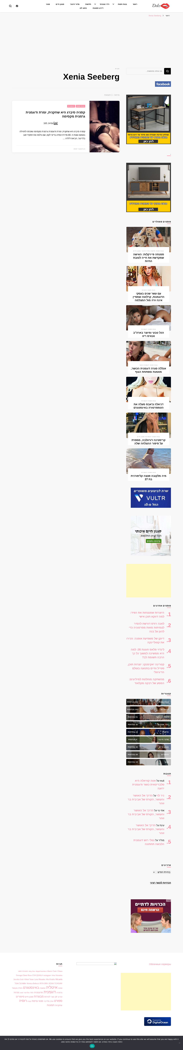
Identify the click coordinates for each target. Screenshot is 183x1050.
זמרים (60, 997)
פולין (51, 1001)
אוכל (17, 983)
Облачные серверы (160, 964)
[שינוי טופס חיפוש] (10, 6)
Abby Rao (32, 971)
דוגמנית (50, 992)
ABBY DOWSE (23, 971)
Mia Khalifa (50, 979)
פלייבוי (46, 1001)
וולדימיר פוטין (24, 993)
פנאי (48, 4)
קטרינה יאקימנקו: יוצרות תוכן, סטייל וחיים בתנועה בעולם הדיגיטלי (146, 668)
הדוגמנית (38, 992)
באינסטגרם (31, 987)
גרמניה (59, 993)
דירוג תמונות (98, 8)
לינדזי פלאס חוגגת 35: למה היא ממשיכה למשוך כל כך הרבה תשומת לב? (147, 653)
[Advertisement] (91, 38)
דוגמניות (71, 106)
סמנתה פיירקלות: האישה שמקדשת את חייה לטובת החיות (148, 258)
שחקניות (58, 1005)
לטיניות (47, 997)
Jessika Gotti (18, 979)
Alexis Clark (52, 971)
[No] (179, 1043)
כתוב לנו (83, 8)
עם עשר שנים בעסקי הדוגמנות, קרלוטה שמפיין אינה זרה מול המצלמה (148, 297)
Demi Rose (27, 975)
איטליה (51, 987)
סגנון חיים (60, 4)
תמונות (50, 1005)
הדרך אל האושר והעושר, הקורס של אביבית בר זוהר (146, 799)
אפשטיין (42, 988)
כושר (53, 997)
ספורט (58, 1001)
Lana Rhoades (39, 979)
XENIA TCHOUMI (55, 983)
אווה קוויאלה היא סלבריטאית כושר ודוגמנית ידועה (148, 784)
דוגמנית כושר (144, 365)
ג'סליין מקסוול (17, 988)
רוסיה (23, 1001)
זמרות (16, 992)
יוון (56, 997)
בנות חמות (122, 4)
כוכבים (144, 290)
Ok (92, 1046)
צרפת (35, 1001)
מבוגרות (39, 996)
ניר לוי (160, 795)
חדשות (88, 4)
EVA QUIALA (37, 975)
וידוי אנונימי (104, 4)
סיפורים (20, 996)
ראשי (135, 4)
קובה (29, 1001)
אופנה (60, 988)
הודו (31, 993)
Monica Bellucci (33, 983)
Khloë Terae (29, 979)
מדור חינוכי (74, 4)
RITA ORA (44, 983)
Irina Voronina (57, 975)
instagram (47, 975)
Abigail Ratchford (41, 971)
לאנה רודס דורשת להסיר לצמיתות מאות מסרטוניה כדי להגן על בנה (146, 627)
